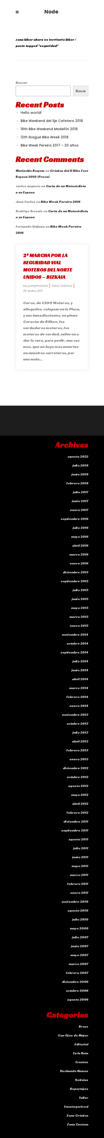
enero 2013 (78, 759)
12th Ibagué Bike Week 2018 (44, 137)
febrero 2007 (77, 973)
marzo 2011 (79, 875)
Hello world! (31, 112)
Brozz (83, 1026)
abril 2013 (80, 741)
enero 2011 (79, 892)
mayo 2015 (79, 608)
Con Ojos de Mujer (73, 1035)
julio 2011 (80, 848)
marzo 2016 (78, 554)
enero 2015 (79, 625)
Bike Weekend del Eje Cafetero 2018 (52, 120)
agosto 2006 (77, 999)
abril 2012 (80, 803)
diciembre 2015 (75, 572)
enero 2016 (79, 563)
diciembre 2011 (75, 821)
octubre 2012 (77, 777)
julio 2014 (80, 661)
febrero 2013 (77, 750)
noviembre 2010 (75, 901)
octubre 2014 (77, 643)
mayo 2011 (80, 866)
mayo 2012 (79, 795)
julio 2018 (80, 465)
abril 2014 (80, 679)
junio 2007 (79, 946)
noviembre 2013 (75, 714)
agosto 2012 (78, 786)
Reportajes (79, 1089)
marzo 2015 (78, 616)
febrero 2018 (77, 483)
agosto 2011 (78, 839)
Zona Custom (77, 1124)
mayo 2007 (79, 955)
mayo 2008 (79, 928)
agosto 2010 (78, 910)
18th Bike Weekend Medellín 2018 (49, 129)
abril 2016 (80, 545)
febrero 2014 (77, 697)
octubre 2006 (77, 990)
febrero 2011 (77, 884)
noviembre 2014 (75, 634)
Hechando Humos (74, 1071)
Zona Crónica (62, 286)
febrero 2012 (77, 812)
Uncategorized (76, 1106)
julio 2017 (80, 492)
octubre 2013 (77, 723)
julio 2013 (80, 732)
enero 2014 (78, 705)
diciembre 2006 (75, 981)
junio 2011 (80, 857)
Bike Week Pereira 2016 (60, 201)
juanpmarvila (38, 286)
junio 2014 (80, 670)
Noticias (81, 1080)
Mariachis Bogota (30, 170)
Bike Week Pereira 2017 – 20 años (50, 145)
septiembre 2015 (74, 581)
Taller (83, 1097)
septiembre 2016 (74, 519)
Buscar (21, 82)
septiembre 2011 (74, 830)
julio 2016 (80, 527)
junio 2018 (80, 474)
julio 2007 (80, 937)
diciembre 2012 (75, 768)
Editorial (81, 1044)
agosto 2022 (78, 456)
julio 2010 (80, 919)
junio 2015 (80, 599)
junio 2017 (80, 501)
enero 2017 (79, 510)
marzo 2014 (78, 688)
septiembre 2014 (74, 652)
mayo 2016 (79, 536)
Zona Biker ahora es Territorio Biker (45, 39)
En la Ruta (80, 1053)
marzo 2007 (78, 964)
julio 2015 (80, 590)
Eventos (81, 1062)
